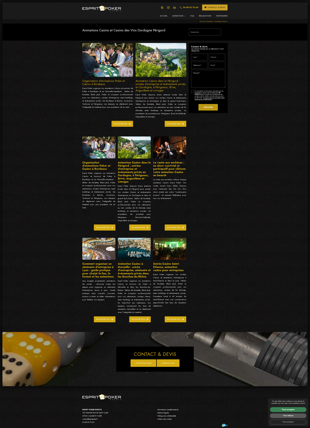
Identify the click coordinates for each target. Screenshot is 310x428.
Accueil (163, 16)
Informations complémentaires (167, 410)
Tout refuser (288, 415)
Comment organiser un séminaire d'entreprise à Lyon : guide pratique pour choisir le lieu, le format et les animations (98, 270)
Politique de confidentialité (166, 416)
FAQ (192, 16)
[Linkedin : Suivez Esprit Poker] (174, 7)
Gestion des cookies (164, 419)
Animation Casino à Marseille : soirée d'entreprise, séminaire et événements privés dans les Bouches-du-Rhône (134, 270)
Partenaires (222, 16)
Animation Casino (221, 21)
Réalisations (205, 16)
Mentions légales (163, 413)
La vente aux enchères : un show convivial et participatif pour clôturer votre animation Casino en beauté (169, 168)
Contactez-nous (143, 363)
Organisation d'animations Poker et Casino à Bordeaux (103, 82)
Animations (177, 16)
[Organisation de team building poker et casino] (101, 8)
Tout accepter (288, 409)
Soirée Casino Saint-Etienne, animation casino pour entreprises (168, 267)
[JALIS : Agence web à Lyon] (225, 425)
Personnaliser (288, 422)
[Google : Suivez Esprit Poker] (162, 7)
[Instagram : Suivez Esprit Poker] (168, 7)
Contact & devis (215, 7)
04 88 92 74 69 (190, 7)
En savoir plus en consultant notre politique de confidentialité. (210, 98)
